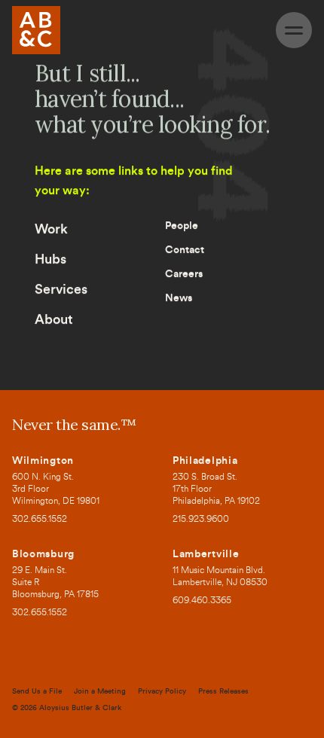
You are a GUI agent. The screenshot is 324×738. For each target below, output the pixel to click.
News (178, 298)
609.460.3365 (202, 601)
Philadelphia (205, 461)
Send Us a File (37, 691)
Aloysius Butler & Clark (80, 708)
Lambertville (206, 554)
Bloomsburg (43, 554)
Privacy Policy (162, 691)
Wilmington (43, 461)
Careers (184, 274)
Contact (184, 250)
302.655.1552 (39, 520)
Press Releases (223, 691)
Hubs (50, 259)
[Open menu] (294, 30)
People (181, 226)
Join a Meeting (100, 691)
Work (51, 229)
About (54, 319)
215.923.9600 (201, 520)
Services (61, 289)
